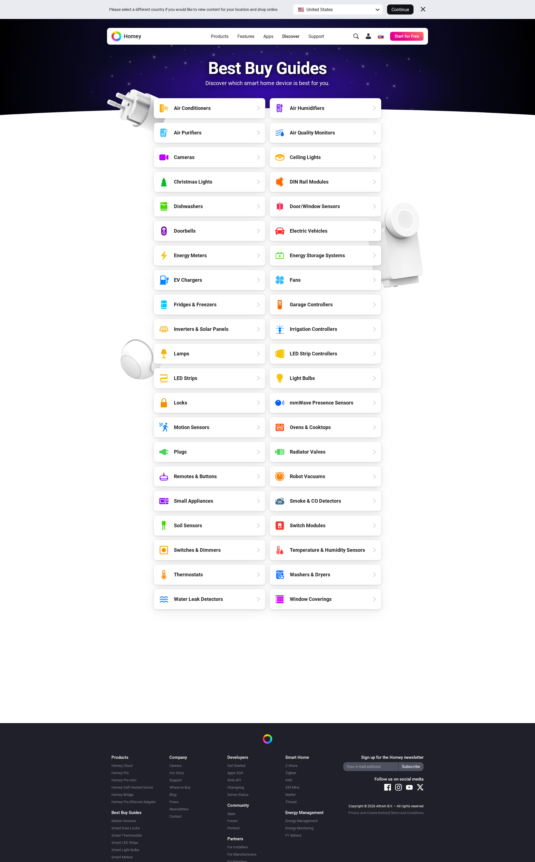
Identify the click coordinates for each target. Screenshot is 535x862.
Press (174, 802)
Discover (291, 36)
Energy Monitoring (299, 828)
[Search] (356, 36)
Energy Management (301, 821)
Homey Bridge (122, 795)
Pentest (233, 828)
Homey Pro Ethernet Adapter (133, 802)
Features (245, 36)
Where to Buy (179, 787)
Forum (232, 821)
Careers (175, 766)
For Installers (237, 847)
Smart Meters (122, 857)
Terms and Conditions (407, 813)
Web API (234, 780)
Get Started (236, 766)
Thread (290, 802)
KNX (288, 780)
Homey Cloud (121, 766)
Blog (172, 795)
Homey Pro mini (123, 780)
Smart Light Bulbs (125, 850)
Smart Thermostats (126, 835)
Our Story (176, 773)
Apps (268, 36)
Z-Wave (291, 766)
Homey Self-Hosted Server (132, 787)
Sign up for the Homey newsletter (392, 757)
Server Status (238, 795)
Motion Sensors (123, 821)
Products (219, 36)
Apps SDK (235, 773)
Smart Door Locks (125, 828)
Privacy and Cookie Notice (368, 813)
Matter (290, 795)
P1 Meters (293, 835)
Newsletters (179, 809)
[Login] (368, 36)
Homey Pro (120, 773)
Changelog (235, 787)
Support (316, 36)
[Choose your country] (381, 36)
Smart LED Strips (124, 843)
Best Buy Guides (126, 812)
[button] (338, 9)
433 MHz (292, 787)
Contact (175, 816)
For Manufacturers (242, 854)
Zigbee (290, 773)
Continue (400, 9)
